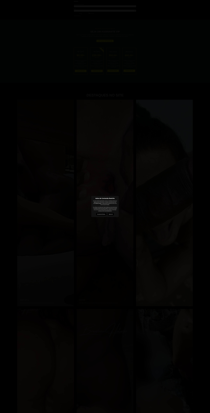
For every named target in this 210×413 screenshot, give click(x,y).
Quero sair (111, 214)
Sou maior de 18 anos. (101, 214)
